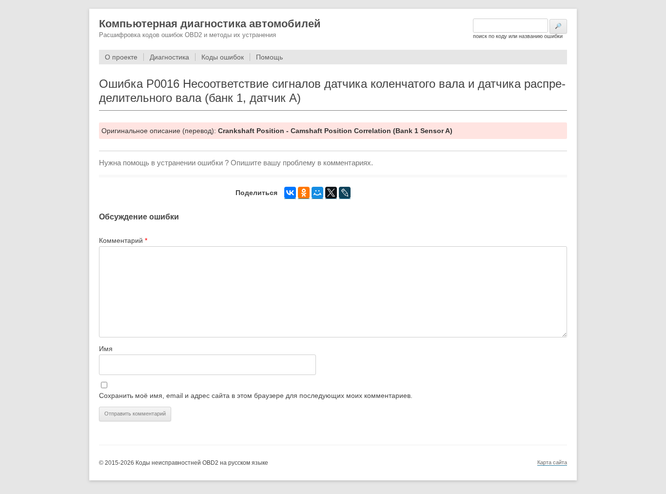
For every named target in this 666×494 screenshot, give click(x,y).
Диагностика (169, 57)
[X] (331, 193)
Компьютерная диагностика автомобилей (210, 24)
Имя (106, 349)
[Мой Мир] (317, 193)
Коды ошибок (222, 57)
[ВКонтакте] (290, 193)
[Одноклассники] (304, 193)
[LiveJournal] (345, 193)
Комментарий (123, 240)
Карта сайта (552, 462)
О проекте (121, 57)
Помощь (269, 57)
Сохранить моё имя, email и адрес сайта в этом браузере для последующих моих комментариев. (255, 395)
